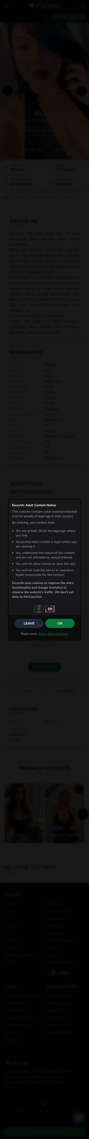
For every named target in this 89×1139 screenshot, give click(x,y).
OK (60, 623)
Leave (29, 623)
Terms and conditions (53, 634)
